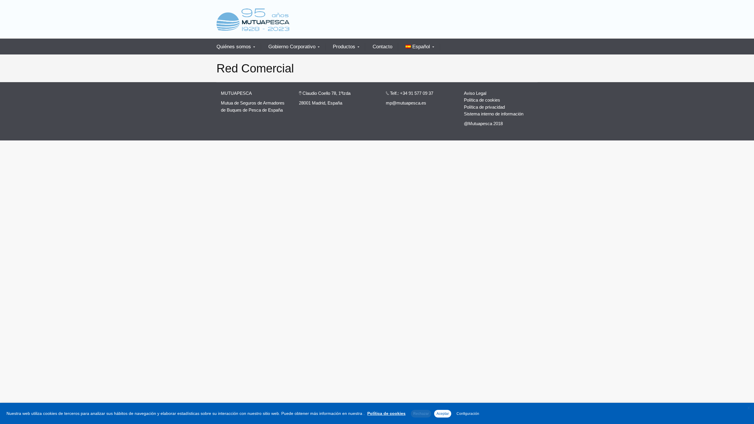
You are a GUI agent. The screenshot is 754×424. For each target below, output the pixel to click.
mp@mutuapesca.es (406, 102)
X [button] (749, 408)
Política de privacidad (484, 107)
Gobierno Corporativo (291, 46)
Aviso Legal (475, 93)
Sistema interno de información (493, 113)
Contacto (382, 46)
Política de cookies (482, 99)
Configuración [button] (468, 414)
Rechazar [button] (421, 414)
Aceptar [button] (442, 414)
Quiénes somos (233, 46)
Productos (344, 46)
